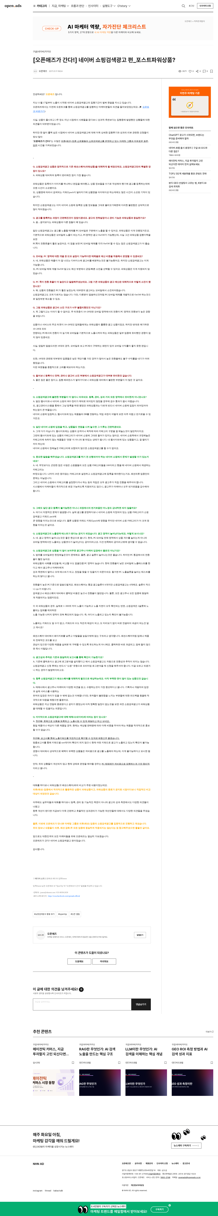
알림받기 (140, 935)
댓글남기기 (141, 1004)
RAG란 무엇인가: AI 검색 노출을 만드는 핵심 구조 (97, 1051)
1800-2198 (165, 1177)
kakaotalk (58, 1190)
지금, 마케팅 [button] (59, 6)
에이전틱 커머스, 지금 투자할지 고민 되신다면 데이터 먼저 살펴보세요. (50, 1052)
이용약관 (125, 1185)
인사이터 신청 (205, 6)
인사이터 (93, 6)
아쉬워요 (104, 961)
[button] (210, 1032)
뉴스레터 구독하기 (182, 1145)
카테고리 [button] (42, 6)
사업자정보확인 (154, 1174)
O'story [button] (122, 6)
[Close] (169, 1205)
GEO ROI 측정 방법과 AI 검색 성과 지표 (189, 1051)
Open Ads (13, 6)
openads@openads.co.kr (189, 1177)
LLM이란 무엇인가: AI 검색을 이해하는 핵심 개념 (143, 1051)
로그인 (191, 6)
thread (48, 1190)
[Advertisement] (190, 245)
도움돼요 (79, 961)
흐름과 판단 (77, 6)
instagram (37, 1190)
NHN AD (38, 1164)
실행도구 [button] (107, 6)
